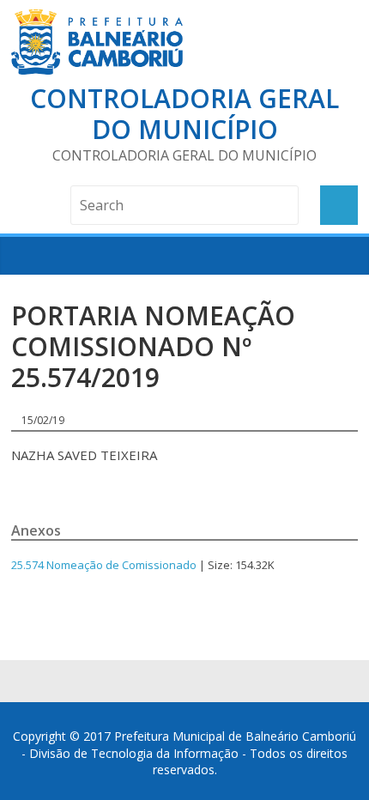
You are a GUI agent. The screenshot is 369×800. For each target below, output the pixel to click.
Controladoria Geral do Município (184, 114)
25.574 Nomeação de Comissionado (104, 565)
